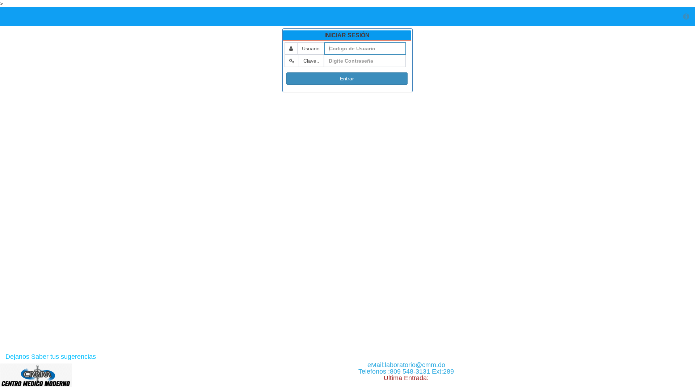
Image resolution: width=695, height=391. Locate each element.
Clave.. (311, 61)
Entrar (347, 78)
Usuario (311, 48)
